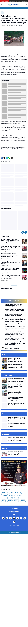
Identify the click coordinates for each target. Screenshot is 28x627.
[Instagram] (10, 518)
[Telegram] (7, 158)
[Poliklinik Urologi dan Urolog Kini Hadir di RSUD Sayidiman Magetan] (4, 425)
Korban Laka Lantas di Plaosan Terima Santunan (16, 404)
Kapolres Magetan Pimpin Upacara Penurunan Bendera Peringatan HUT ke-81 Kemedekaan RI (10, 277)
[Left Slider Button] (22, 232)
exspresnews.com (16, 532)
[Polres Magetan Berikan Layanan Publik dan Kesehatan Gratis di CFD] (4, 419)
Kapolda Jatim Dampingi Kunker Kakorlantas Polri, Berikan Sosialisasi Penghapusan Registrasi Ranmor (14, 333)
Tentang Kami (22, 528)
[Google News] (17, 518)
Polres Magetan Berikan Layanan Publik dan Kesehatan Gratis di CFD (17, 419)
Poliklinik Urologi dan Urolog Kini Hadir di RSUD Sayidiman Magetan (16, 425)
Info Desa (18, 8)
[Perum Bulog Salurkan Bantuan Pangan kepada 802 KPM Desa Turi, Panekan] (24, 263)
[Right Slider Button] (26, 8)
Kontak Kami (16, 525)
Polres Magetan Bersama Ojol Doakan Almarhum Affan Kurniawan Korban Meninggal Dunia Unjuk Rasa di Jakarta (16, 380)
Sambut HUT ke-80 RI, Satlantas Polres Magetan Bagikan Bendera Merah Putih (16, 392)
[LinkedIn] (24, 518)
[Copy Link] (12, 158)
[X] (4, 158)
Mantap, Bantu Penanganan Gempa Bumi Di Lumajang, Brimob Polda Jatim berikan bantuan (15, 366)
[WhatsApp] (9, 158)
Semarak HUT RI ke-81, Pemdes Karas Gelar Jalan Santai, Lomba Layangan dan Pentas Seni (11, 248)
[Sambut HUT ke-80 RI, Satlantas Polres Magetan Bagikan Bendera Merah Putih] (4, 393)
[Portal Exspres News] (14, 4)
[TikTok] (21, 518)
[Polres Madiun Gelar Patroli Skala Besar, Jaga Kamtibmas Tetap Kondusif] (24, 270)
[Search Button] (26, 4)
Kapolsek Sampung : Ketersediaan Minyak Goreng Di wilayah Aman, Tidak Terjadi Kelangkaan (15, 343)
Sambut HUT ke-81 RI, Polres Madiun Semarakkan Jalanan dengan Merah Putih (14, 323)
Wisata (7, 8)
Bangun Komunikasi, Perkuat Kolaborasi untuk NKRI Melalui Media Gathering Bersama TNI (10, 255)
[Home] (2, 12)
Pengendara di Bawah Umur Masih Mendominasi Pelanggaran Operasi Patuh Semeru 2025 (15, 399)
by (11, 532)
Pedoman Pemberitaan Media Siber (10, 528)
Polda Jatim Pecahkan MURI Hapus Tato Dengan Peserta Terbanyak (15, 347)
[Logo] (14, 508)
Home (2, 8)
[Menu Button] (1, 4)
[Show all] (25, 355)
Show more (14, 284)
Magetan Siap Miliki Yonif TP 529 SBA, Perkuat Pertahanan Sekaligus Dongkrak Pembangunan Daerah (14, 306)
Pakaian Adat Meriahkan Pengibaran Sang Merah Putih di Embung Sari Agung (15, 318)
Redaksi (10, 525)
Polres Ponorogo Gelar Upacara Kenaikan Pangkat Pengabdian (13, 315)
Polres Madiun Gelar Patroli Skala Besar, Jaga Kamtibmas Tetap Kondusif (10, 270)
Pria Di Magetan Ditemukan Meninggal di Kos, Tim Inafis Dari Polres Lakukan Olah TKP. (15, 328)
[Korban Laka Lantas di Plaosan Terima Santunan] (4, 405)
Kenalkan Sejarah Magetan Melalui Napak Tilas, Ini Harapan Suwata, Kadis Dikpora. (16, 453)
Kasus (12, 8)
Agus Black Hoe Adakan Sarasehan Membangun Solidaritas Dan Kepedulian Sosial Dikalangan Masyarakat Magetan (16, 360)
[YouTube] (14, 518)
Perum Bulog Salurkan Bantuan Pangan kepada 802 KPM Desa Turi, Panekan (10, 262)
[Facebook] (2, 158)
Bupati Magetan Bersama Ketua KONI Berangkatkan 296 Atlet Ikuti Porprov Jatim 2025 (16, 439)
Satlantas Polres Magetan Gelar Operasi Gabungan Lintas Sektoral (16, 386)
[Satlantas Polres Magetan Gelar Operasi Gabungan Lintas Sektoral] (4, 386)
